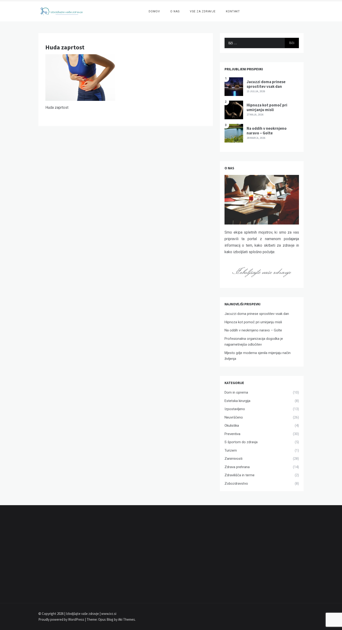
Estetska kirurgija (237, 401)
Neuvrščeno (234, 417)
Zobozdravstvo (236, 483)
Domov (154, 11)
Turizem (231, 450)
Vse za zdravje (203, 11)
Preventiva (232, 434)
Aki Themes (126, 619)
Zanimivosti (233, 458)
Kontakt (233, 11)
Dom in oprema (236, 392)
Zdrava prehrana (237, 467)
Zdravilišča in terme (240, 475)
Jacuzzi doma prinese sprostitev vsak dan (266, 84)
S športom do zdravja (241, 442)
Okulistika (232, 425)
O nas (175, 11)
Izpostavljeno (235, 409)
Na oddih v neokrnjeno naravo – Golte (267, 131)
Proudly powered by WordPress (61, 619)
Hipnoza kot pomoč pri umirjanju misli (267, 107)
